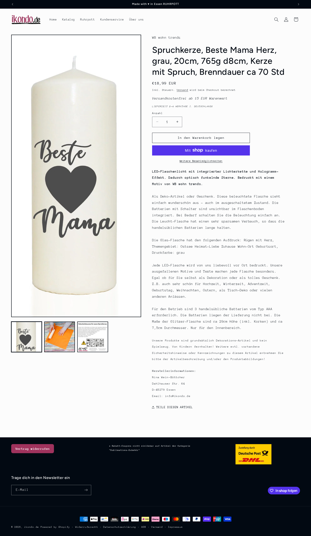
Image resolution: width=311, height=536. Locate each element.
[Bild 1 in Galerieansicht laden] (26, 337)
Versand (182, 89)
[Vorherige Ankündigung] (12, 4)
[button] (276, 19)
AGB (143, 527)
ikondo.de (31, 527)
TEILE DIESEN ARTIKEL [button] (174, 407)
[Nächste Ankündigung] (298, 4)
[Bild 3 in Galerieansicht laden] (92, 337)
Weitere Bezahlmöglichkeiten (201, 160)
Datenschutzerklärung (119, 527)
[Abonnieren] (86, 490)
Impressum (175, 527)
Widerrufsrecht (86, 527)
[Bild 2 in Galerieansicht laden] (59, 337)
